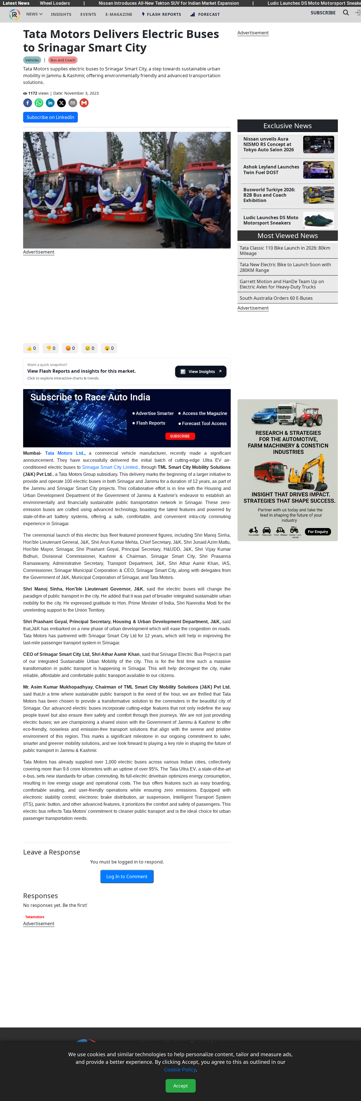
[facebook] (27, 102)
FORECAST (209, 14)
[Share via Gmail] (84, 102)
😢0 (89, 348)
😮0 (109, 348)
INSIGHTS (61, 14)
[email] (72, 102)
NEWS (32, 14)
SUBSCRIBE (323, 13)
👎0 (50, 348)
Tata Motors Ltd (64, 453)
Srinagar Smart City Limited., (111, 467)
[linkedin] (50, 102)
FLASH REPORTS (164, 14)
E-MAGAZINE (119, 14)
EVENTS (88, 14)
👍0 (31, 348)
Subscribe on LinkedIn (50, 117)
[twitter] (61, 102)
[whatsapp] (38, 102)
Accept (180, 1086)
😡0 (70, 348)
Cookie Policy (180, 1069)
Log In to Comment (127, 876)
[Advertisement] (127, 299)
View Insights (201, 371)
